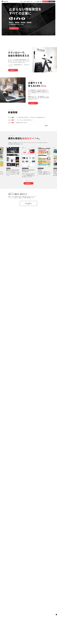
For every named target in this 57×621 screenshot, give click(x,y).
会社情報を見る (12, 70)
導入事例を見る (28, 183)
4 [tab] (29, 180)
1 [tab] (26, 180)
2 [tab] (27, 180)
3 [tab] (28, 180)
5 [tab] (30, 180)
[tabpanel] (28, 161)
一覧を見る (46, 125)
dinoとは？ (13, 28)
